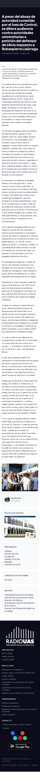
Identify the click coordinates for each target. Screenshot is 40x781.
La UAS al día (24, 53)
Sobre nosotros (24, 765)
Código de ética (8, 676)
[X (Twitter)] (18, 733)
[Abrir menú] (37, 4)
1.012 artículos (15, 501)
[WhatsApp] (25, 738)
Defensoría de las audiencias (12, 670)
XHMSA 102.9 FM (12, 559)
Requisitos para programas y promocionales (18, 693)
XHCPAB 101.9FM (8, 660)
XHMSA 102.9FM (8, 657)
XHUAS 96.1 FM (11, 554)
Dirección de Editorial (13, 600)
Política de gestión (8, 715)
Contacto (6, 728)
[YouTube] (20, 738)
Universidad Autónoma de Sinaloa (19, 595)
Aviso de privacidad (9, 765)
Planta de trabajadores (10, 703)
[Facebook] (13, 733)
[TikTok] (27, 733)
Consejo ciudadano (9, 679)
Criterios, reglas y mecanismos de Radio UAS (18, 673)
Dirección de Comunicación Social (19, 597)
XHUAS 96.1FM (7, 653)
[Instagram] (22, 733)
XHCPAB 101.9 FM (12, 565)
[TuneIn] (15, 738)
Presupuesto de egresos (11, 706)
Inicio (4, 66)
